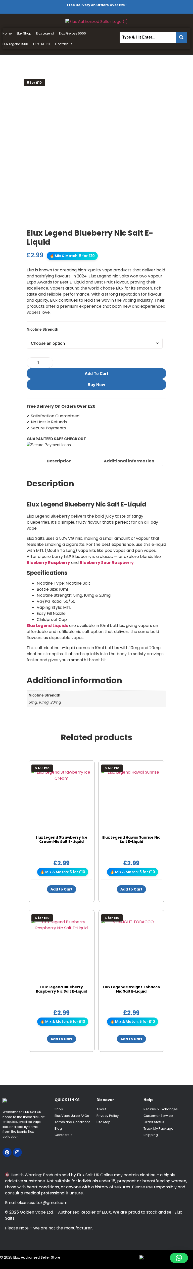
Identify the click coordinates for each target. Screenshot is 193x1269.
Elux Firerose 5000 (72, 33)
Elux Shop (24, 33)
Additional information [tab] (129, 461)
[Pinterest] (7, 1152)
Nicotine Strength (42, 329)
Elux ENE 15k (41, 44)
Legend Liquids (52, 625)
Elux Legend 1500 (15, 44)
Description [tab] (59, 461)
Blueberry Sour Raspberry (107, 562)
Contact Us (63, 44)
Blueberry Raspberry (48, 562)
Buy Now (96, 384)
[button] (179, 1258)
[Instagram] (17, 1152)
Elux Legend (45, 33)
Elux (31, 625)
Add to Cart (96, 373)
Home (7, 33)
